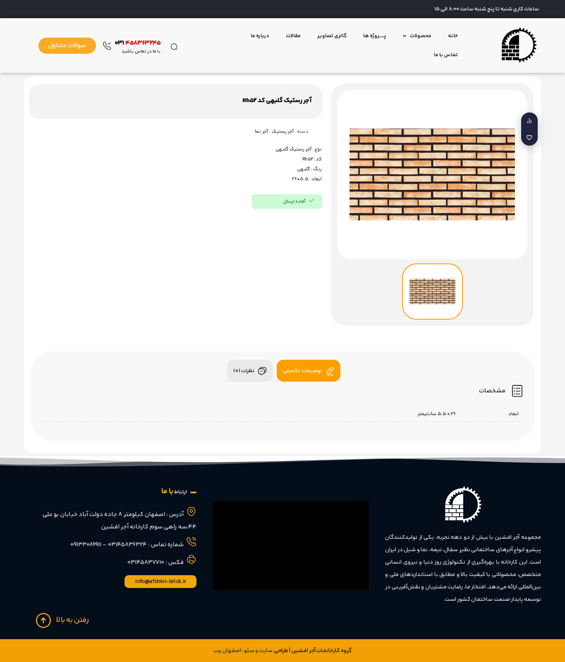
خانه (453, 36)
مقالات (293, 36)
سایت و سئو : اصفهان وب (243, 650)
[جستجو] (174, 45)
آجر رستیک (283, 132)
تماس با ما (446, 55)
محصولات (420, 36)
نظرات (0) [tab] (243, 371)
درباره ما (260, 36)
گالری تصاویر (332, 36)
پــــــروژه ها (374, 36)
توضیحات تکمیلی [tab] (302, 371)
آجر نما (261, 132)
